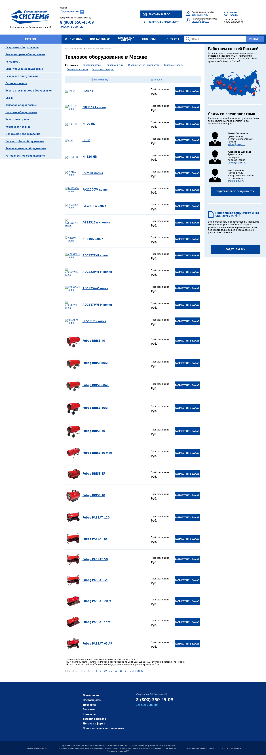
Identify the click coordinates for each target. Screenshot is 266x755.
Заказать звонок (71, 26)
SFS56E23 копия (94, 321)
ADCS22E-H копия (95, 255)
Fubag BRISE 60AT (96, 385)
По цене (157, 79)
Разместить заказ (187, 91)
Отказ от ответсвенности (231, 748)
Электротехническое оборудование (28, 90)
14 (126, 670)
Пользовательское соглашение (103, 728)
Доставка (89, 704)
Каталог (30, 39)
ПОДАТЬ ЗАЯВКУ (235, 249)
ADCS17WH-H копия (97, 304)
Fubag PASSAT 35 (95, 580)
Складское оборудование (21, 76)
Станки (9, 97)
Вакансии (149, 39)
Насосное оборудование (21, 112)
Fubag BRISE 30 (94, 431)
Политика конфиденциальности (200, 748)
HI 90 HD (89, 123)
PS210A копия (93, 173)
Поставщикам (100, 39)
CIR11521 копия (94, 107)
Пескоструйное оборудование (24, 141)
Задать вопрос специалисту (235, 191)
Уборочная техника (17, 126)
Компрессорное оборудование (25, 54)
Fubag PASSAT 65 (95, 539)
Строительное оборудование (24, 69)
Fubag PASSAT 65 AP (97, 643)
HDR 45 (88, 91)
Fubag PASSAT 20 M (97, 601)
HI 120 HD (90, 156)
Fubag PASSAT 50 (95, 559)
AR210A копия (93, 239)
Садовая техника (16, 83)
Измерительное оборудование (25, 155)
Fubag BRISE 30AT (96, 408)
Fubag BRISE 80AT (96, 363)
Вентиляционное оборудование (25, 148)
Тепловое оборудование (21, 105)
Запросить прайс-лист (164, 22)
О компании (74, 39)
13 (121, 670)
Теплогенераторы (91, 65)
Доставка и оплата (126, 39)
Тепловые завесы (173, 65)
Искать (254, 38)
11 (110, 670)
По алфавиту (101, 79)
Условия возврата (94, 718)
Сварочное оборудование (22, 47)
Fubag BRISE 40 (94, 340)
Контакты (172, 39)
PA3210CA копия (94, 206)
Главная (69, 48)
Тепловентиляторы (77, 69)
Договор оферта (94, 723)
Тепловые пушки (114, 65)
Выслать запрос (159, 14)
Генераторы (12, 61)
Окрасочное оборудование (22, 134)
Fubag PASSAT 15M (96, 622)
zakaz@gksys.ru (200, 14)
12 (116, 670)
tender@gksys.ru (200, 21)
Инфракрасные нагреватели (144, 65)
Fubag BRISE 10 (94, 495)
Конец (140, 670)
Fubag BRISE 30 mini (97, 453)
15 (131, 670)
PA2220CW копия (95, 189)
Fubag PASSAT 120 (96, 517)
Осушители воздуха (103, 69)
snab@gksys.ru (236, 180)
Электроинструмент (18, 119)
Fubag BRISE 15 (94, 473)
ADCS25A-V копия (95, 288)
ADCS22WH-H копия (97, 272)
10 (105, 670)
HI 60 (86, 140)
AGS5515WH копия (96, 222)
